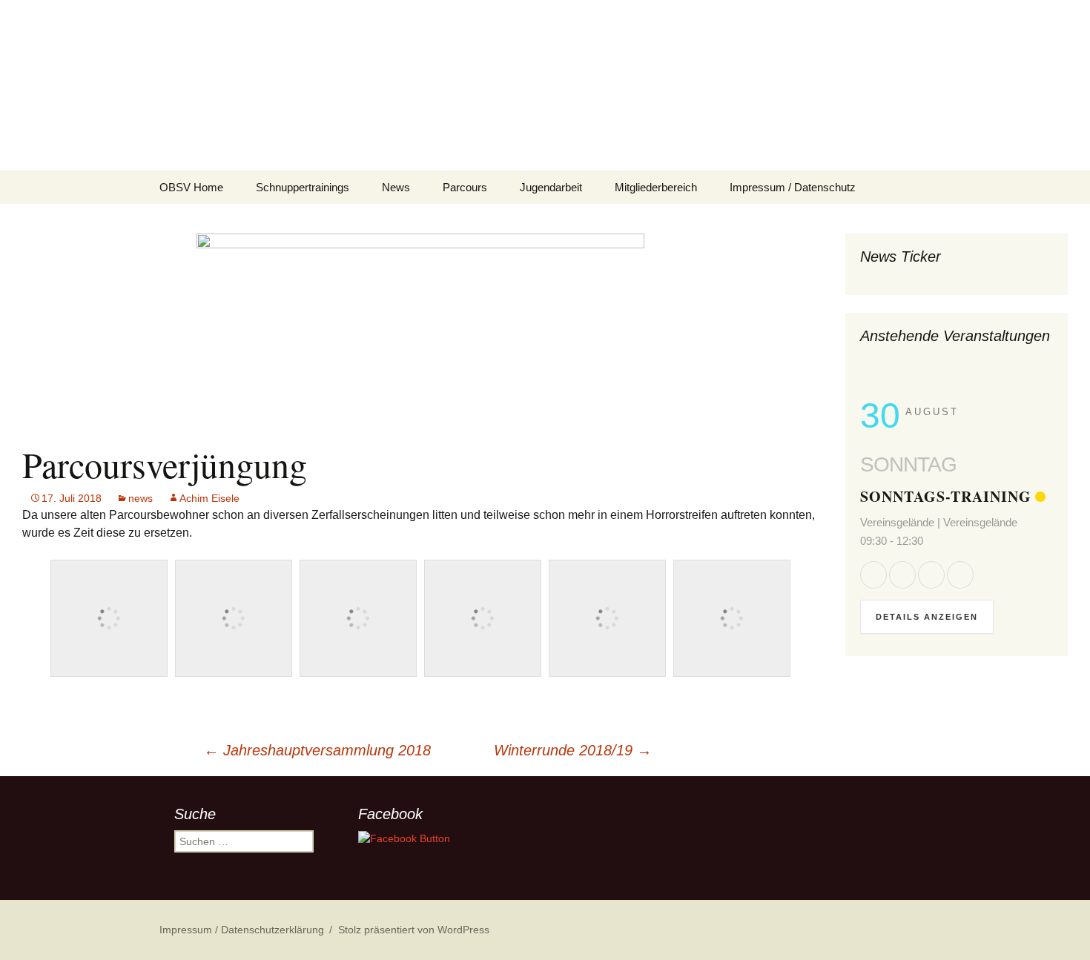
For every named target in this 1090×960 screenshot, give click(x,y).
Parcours (465, 187)
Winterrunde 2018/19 (573, 750)
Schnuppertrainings (302, 187)
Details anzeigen (927, 616)
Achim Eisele (209, 498)
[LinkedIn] (931, 574)
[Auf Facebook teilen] (873, 574)
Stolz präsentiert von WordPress (413, 930)
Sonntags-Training (945, 496)
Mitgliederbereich (656, 187)
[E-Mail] (960, 574)
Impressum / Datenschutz (793, 187)
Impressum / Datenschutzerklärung (241, 930)
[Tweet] (902, 574)
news (140, 498)
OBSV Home (191, 187)
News (396, 187)
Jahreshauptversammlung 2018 (317, 750)
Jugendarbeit (551, 187)
